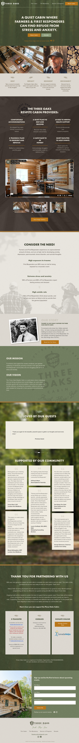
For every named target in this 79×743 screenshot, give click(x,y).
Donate (46, 35)
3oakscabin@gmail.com (16, 624)
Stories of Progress (58, 3)
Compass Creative (51, 741)
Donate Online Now (62, 624)
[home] (10, 4)
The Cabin (34, 3)
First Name (37, 685)
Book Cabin (71, 4)
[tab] (35, 452)
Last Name (37, 692)
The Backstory (44, 3)
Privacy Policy (38, 741)
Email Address (38, 699)
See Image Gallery (39, 220)
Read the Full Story (50, 342)
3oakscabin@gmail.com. (17, 641)
